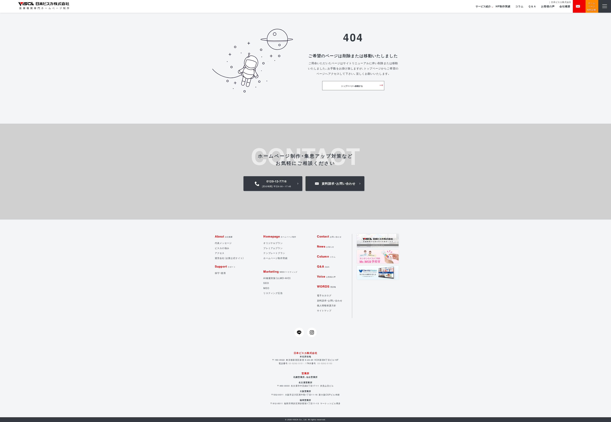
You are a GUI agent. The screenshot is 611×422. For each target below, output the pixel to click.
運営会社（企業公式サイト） (229, 258)
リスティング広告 (273, 293)
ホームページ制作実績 (275, 258)
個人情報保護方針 (326, 305)
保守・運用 (220, 273)
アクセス (220, 253)
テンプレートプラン (274, 253)
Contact (329, 236)
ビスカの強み (222, 248)
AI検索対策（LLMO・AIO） (277, 278)
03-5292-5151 (296, 363)
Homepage (279, 236)
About (224, 236)
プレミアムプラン (273, 248)
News (325, 246)
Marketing (280, 271)
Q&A (323, 266)
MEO (266, 288)
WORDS (326, 286)
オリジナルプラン (273, 243)
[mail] (579, 6)
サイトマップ (324, 310)
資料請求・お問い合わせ (329, 300)
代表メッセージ (223, 243)
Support (225, 266)
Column (326, 256)
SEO (266, 283)
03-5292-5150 (324, 363)
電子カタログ (324, 295)
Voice (326, 276)
